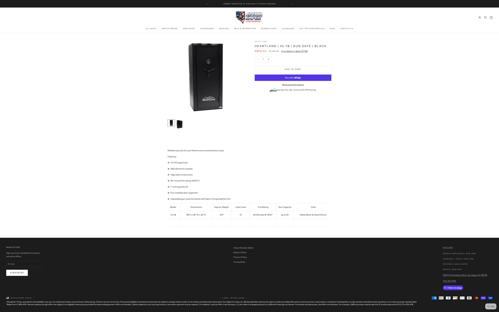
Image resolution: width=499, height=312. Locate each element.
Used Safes (189, 29)
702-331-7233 (449, 281)
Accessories (207, 29)
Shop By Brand (170, 29)
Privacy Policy (240, 257)
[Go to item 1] (171, 123)
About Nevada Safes (243, 247)
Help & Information (245, 29)
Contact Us (346, 29)
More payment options (293, 84)
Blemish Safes (269, 29)
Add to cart (293, 69)
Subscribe (17, 272)
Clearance (288, 29)
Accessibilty (239, 262)
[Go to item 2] (179, 124)
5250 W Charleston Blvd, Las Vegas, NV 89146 (465, 275)
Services (224, 29)
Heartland (261, 41)
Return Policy (240, 252)
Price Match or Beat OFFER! (294, 51)
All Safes (151, 29)
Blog (332, 29)
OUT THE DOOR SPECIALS (312, 29)
